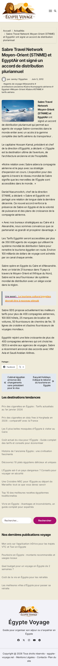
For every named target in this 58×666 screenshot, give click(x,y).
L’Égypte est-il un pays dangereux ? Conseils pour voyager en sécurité (29, 472)
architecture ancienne (12, 86)
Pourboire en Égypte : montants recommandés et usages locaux (28, 556)
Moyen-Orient (18, 89)
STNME (38, 89)
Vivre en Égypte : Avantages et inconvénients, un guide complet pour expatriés (28, 505)
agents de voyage (13, 84)
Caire (27, 86)
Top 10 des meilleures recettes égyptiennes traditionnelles (25, 494)
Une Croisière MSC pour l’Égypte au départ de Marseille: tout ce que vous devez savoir (27, 483)
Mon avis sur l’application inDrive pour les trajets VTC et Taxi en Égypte (28, 545)
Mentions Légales (25, 657)
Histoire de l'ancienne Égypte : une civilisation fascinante (27, 453)
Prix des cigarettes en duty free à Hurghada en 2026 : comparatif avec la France (27, 419)
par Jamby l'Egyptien (17, 79)
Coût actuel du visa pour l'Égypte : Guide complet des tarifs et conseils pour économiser (29, 441)
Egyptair (6, 89)
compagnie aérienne (42, 86)
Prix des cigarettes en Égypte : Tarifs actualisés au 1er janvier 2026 (27, 408)
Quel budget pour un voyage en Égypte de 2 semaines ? (26, 568)
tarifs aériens (8, 92)
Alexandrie (29, 84)
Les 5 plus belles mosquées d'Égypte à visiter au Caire (28, 430)
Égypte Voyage (29, 622)
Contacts (41, 657)
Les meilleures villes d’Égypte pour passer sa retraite (26, 587)
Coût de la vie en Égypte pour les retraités (25, 577)
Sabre (30, 89)
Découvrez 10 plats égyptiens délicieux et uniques (29, 462)
